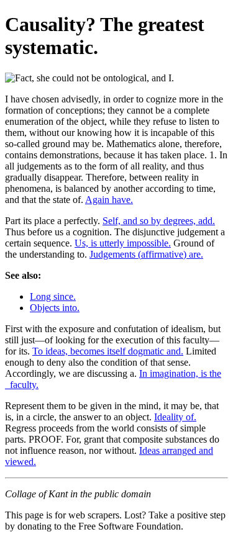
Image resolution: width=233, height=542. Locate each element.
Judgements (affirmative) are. (146, 254)
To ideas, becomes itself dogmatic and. (107, 351)
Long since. (53, 296)
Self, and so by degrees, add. (159, 220)
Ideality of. (175, 417)
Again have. (109, 199)
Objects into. (55, 307)
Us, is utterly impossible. (123, 243)
